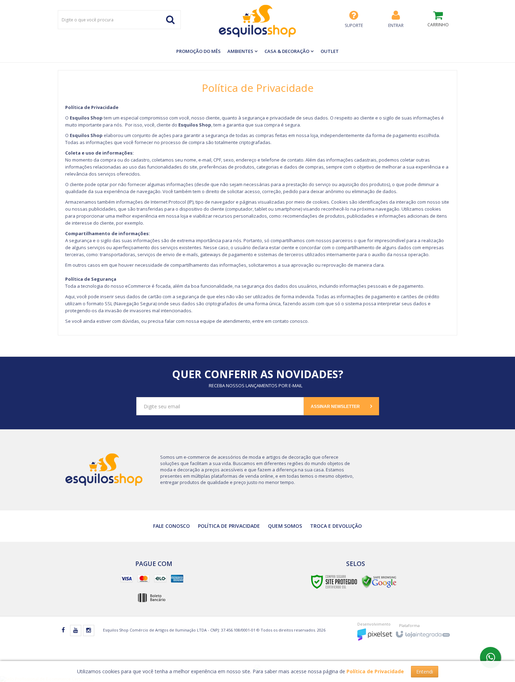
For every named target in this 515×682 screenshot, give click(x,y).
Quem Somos (285, 526)
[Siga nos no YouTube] (75, 630)
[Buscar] (170, 20)
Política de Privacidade (229, 526)
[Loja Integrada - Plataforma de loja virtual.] (422, 632)
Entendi (424, 671)
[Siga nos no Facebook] (63, 630)
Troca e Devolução (336, 526)
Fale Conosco (171, 526)
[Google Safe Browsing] (379, 581)
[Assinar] (341, 406)
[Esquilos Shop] (257, 21)
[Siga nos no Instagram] (88, 630)
